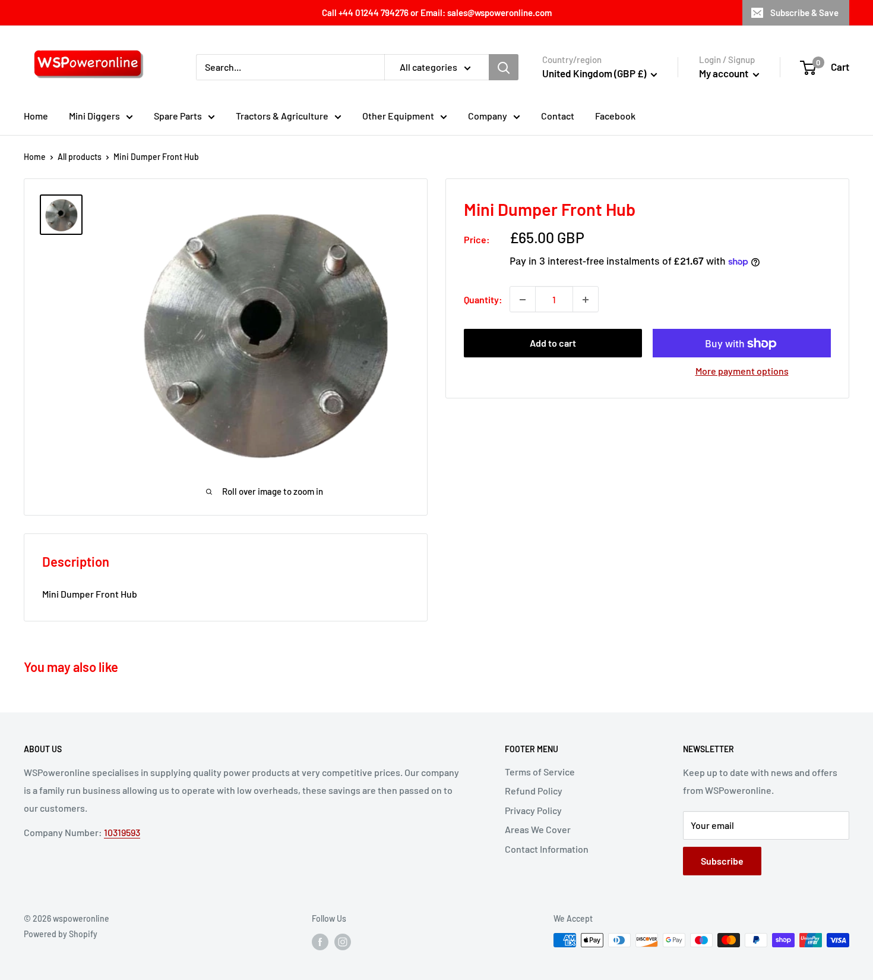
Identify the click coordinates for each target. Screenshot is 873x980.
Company (487, 115)
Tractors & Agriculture (282, 115)
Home (36, 115)
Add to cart (553, 343)
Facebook (615, 115)
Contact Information (547, 849)
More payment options (742, 371)
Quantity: (483, 299)
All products (80, 157)
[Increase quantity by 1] (585, 299)
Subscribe (722, 860)
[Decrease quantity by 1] (522, 299)
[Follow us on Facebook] (320, 941)
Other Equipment (398, 115)
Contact (557, 115)
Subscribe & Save (804, 12)
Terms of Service (540, 771)
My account (724, 73)
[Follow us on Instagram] (342, 941)
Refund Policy (533, 790)
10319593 (122, 832)
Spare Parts (178, 115)
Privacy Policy (533, 810)
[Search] (503, 67)
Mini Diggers (94, 115)
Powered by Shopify (60, 934)
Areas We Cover (538, 829)
